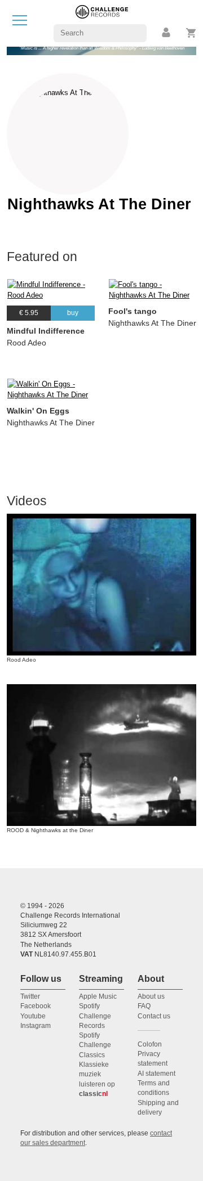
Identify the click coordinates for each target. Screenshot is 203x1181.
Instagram (35, 1025)
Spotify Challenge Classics (95, 1045)
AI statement (156, 1073)
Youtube (33, 1016)
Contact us (154, 1016)
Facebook (35, 1006)
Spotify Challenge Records (95, 1016)
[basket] (191, 33)
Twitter (30, 996)
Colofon (150, 1044)
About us (151, 996)
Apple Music (98, 996)
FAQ (144, 1006)
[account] (167, 33)
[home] (102, 23)
